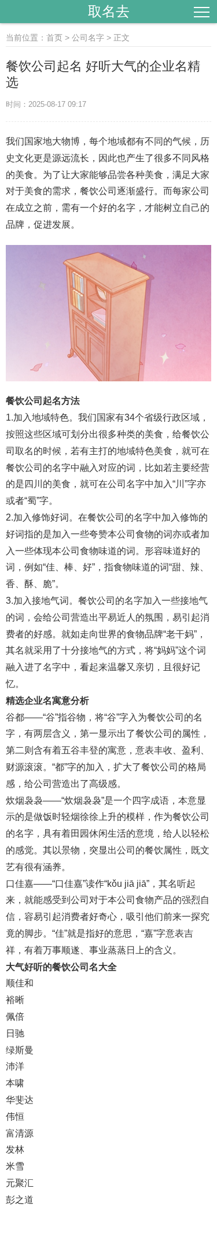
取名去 (109, 11)
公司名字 (88, 37)
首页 (54, 37)
